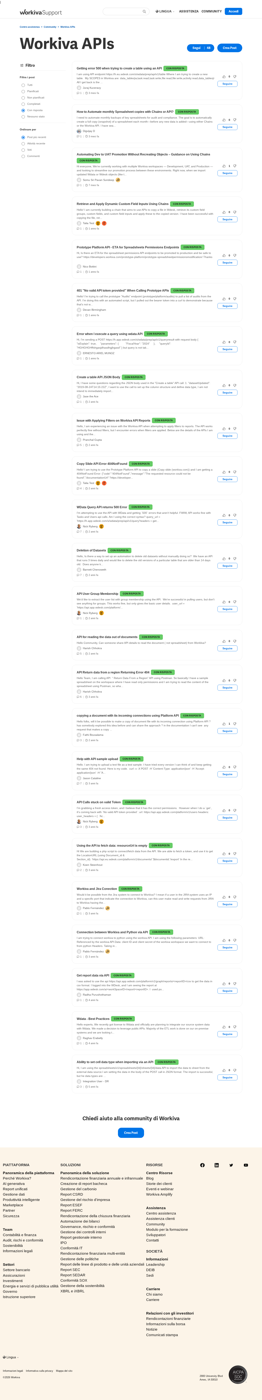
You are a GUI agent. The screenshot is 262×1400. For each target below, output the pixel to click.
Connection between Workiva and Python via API (112, 932)
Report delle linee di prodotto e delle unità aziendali (102, 1264)
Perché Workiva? (17, 1178)
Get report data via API (93, 975)
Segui (196, 48)
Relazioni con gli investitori (170, 1313)
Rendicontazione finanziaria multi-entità (92, 1253)
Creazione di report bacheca (83, 1184)
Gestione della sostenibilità (82, 1286)
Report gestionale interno (81, 1237)
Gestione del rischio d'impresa (85, 1200)
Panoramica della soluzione (84, 1173)
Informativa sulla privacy (39, 1370)
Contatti (152, 1240)
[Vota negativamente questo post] (234, 76)
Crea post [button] (230, 48)
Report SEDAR (72, 1275)
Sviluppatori (156, 1235)
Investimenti (13, 1281)
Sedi (150, 1275)
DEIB (150, 1270)
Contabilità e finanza (19, 1235)
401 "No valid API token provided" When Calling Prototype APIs (123, 290)
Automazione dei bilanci (80, 1221)
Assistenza (156, 1208)
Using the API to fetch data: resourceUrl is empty (112, 845)
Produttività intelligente (21, 1200)
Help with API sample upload (97, 759)
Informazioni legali (18, 1251)
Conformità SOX (73, 1280)
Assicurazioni (14, 1275)
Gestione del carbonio (78, 1189)
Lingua (165, 11)
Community (50, 27)
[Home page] (41, 12)
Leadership (155, 1265)
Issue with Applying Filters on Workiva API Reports (113, 420)
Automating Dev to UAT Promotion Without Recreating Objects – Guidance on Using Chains (143, 154)
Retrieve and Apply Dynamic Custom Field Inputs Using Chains (123, 204)
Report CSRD (71, 1194)
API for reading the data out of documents (107, 637)
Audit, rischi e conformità (23, 1240)
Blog (150, 1178)
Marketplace (13, 1205)
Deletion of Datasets (91, 550)
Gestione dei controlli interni (83, 1232)
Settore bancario (16, 1270)
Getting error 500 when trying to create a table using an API (119, 68)
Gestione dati (14, 1194)
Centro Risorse (159, 1173)
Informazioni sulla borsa (165, 1324)
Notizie (151, 1329)
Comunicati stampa (162, 1335)
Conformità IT (71, 1248)
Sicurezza (11, 1216)
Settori (8, 1265)
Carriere (153, 1289)
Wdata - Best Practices (93, 1018)
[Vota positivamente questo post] (224, 76)
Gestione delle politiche (79, 1259)
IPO (63, 1243)
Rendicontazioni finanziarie (168, 1319)
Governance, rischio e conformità (87, 1227)
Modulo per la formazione (167, 1230)
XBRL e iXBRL (72, 1291)
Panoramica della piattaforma (28, 1173)
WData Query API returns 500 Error (102, 507)
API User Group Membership (97, 593)
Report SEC (70, 1270)
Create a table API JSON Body (98, 377)
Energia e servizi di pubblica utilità (30, 1286)
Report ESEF (71, 1205)
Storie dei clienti (159, 1184)
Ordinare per (28, 129)
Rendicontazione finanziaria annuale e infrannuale (101, 1178)
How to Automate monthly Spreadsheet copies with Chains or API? (125, 111)
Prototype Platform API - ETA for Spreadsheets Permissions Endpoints (128, 247)
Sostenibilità (13, 1246)
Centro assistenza (30, 27)
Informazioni (157, 1259)
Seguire (227, 83)
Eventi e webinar (160, 1189)
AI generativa (14, 1184)
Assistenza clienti (160, 1219)
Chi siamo (154, 1294)
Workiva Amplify (159, 1194)
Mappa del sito (64, 1370)
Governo (10, 1291)
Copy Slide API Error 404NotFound (102, 463)
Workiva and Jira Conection (97, 888)
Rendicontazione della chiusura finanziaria (95, 1216)
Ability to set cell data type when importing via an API (115, 1062)
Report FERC (71, 1210)
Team (7, 1230)
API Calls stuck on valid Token (99, 802)
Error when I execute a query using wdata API (110, 334)
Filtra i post (27, 77)
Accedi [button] (233, 11)
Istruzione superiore (19, 1297)
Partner (9, 1210)
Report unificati (15, 1189)
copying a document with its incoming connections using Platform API (128, 715)
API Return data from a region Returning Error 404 (113, 672)
